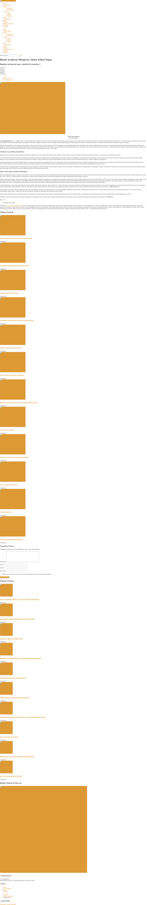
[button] (73, 68)
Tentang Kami (7, 5)
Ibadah (8, 14)
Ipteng (5, 20)
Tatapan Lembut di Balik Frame (9, 293)
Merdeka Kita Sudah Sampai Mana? (10, 348)
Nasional (9, 8)
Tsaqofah (9, 16)
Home (5, 3)
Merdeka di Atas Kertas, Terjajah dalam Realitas (14, 457)
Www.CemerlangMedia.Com (14, 205)
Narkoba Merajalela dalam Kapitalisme (11, 539)
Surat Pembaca (7, 19)
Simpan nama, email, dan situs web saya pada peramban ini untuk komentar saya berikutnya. (27, 574)
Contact (5, 26)
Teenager (5, 25)
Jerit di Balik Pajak (5, 512)
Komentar (3, 561)
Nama (2, 564)
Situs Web (2, 571)
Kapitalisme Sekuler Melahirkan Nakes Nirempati (14, 265)
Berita (5, 6)
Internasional (10, 9)
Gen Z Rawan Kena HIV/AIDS (9, 484)
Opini (4, 17)
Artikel (5, 11)
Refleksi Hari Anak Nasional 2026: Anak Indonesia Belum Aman (18, 402)
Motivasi (5, 22)
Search (2, 55)
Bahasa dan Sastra (8, 23)
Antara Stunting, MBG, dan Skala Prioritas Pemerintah (16, 238)
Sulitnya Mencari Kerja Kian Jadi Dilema (12, 375)
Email (2, 568)
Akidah (9, 12)
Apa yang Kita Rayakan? (7, 430)
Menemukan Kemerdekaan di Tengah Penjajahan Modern (17, 320)
